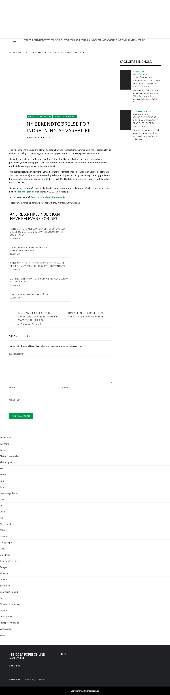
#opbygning (50, 202)
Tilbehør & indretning (64, 116)
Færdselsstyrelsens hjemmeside (48, 197)
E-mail (66, 387)
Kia (1, 517)
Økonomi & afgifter (9, 561)
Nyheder (32, 116)
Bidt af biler (14, 665)
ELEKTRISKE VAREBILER (64, 40)
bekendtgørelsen (27, 191)
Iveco (2, 505)
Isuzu (2, 499)
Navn (12, 387)
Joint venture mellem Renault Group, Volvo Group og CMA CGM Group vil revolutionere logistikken (37, 231)
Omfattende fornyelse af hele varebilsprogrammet (28, 249)
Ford (2, 480)
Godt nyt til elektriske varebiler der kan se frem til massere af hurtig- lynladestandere (38, 264)
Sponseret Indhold (141, 87)
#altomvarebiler (23, 202)
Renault (4, 579)
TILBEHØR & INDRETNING (91, 40)
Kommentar (16, 353)
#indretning (38, 202)
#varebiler (62, 202)
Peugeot (4, 567)
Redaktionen (15, 679)
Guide (3, 487)
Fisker (3, 474)
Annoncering (137, 40)
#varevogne (74, 202)
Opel (2, 548)
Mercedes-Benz (7, 524)
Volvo (2, 635)
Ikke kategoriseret (9, 493)
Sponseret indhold (142, 74)
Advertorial (138, 71)
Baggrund (4, 443)
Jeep (2, 511)
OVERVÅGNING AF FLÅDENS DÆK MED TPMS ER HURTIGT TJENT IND (146, 80)
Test (2, 598)
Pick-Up (4, 573)
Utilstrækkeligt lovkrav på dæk (30, 294)
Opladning (5, 554)
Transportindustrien (9, 622)
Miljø (2, 530)
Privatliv (41, 679)
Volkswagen (5, 628)
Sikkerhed (5, 585)
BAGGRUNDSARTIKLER (117, 40)
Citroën (3, 450)
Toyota (3, 610)
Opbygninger (45, 116)
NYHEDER (41, 40)
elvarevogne (6, 462)
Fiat (2, 468)
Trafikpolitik (6, 616)
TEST (49, 40)
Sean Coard (34, 137)
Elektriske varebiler (9, 456)
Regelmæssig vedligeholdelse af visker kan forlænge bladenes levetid (145, 119)
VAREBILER (30, 40)
